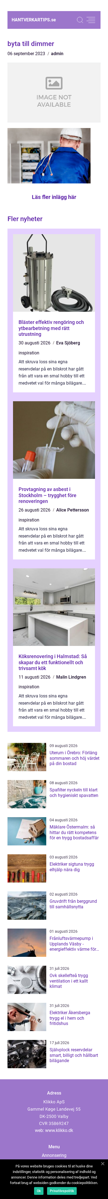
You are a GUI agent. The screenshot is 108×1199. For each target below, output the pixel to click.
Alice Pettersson (72, 510)
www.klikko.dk (59, 1130)
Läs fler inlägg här (54, 197)
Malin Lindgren (71, 677)
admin (57, 53)
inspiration (29, 353)
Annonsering (54, 1155)
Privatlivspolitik (62, 1191)
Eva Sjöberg (68, 343)
